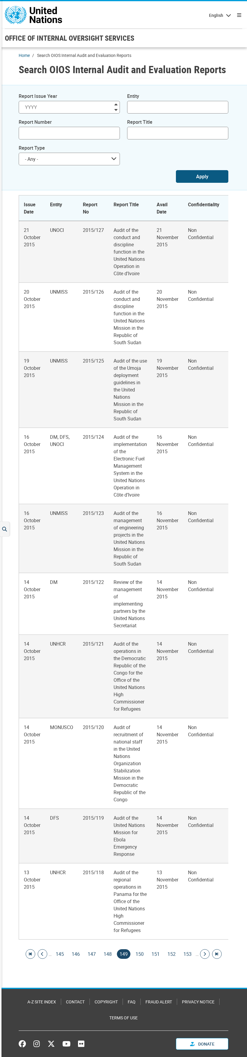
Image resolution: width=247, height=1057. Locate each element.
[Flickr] (81, 1043)
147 (91, 954)
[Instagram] (36, 1043)
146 (76, 954)
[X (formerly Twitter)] (51, 1043)
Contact (75, 1002)
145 (60, 954)
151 (155, 954)
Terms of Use (123, 1018)
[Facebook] (24, 1043)
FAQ (132, 1002)
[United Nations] (33, 15)
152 (171, 954)
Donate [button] (205, 1044)
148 (107, 954)
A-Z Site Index (41, 1002)
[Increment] (116, 104)
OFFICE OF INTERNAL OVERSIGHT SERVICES (69, 38)
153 (187, 954)
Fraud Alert (158, 1002)
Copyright (106, 1002)
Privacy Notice (198, 1002)
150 (139, 954)
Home (24, 55)
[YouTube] (66, 1043)
